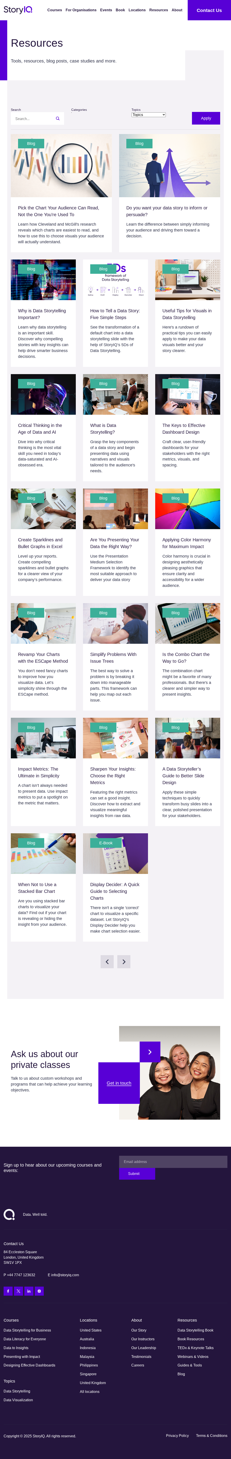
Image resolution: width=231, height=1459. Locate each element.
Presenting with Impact (22, 1357)
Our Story (138, 1330)
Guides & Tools (190, 1365)
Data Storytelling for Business (27, 1330)
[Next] (123, 961)
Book (120, 10)
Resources (158, 10)
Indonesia (88, 1348)
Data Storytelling (17, 1391)
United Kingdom (93, 1383)
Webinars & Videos (193, 1357)
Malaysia (87, 1357)
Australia (87, 1339)
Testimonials (141, 1357)
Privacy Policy (177, 1436)
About (177, 10)
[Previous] (107, 961)
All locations (89, 1392)
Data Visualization (18, 1400)
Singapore (88, 1374)
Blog (181, 1374)
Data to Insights (16, 1348)
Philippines (89, 1365)
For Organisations (81, 10)
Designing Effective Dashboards (29, 1365)
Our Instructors (143, 1339)
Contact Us (209, 10)
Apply (206, 118)
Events (106, 10)
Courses (54, 10)
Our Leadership (143, 1348)
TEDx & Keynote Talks (196, 1348)
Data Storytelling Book (195, 1330)
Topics (9, 1381)
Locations (137, 10)
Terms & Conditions (211, 1436)
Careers (137, 1365)
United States (91, 1330)
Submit (133, 1174)
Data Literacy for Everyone (25, 1339)
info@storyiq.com (65, 1275)
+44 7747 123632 (21, 1275)
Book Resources (191, 1339)
